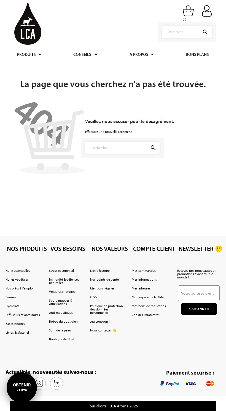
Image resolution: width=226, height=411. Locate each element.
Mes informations (144, 279)
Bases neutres (15, 324)
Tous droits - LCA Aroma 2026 (113, 406)
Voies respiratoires (62, 291)
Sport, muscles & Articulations (60, 302)
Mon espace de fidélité (148, 297)
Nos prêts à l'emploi (20, 288)
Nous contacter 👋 (103, 330)
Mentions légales (102, 288)
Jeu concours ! (100, 321)
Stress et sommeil (61, 270)
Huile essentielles (18, 270)
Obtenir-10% (22, 387)
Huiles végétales (17, 279)
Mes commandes (144, 270)
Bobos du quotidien (63, 321)
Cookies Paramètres (146, 315)
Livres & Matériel (17, 332)
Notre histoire (100, 270)
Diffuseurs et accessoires (23, 315)
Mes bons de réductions (149, 306)
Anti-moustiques (61, 312)
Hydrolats (12, 306)
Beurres (11, 297)
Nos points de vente (104, 279)
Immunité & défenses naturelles (64, 281)
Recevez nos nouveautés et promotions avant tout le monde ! (196, 273)
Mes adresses (141, 288)
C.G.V (93, 297)
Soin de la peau (60, 330)
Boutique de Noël (61, 339)
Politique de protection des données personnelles (106, 309)
